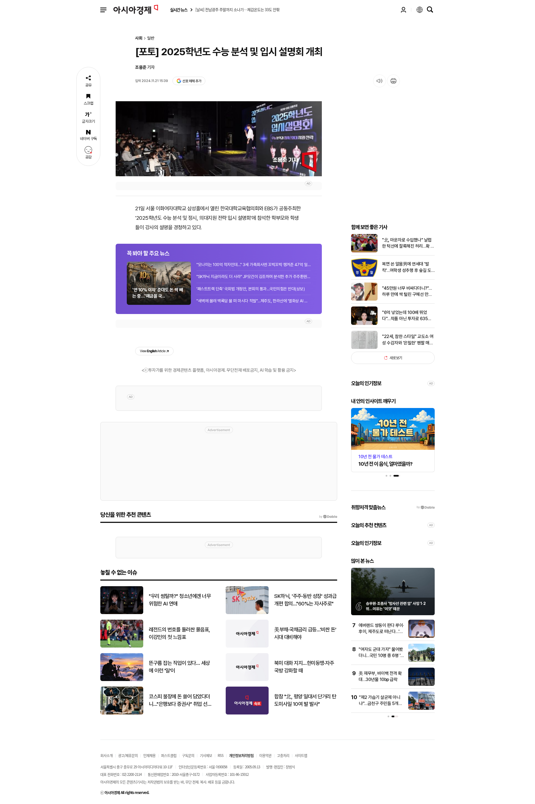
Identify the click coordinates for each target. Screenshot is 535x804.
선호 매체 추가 (191, 81)
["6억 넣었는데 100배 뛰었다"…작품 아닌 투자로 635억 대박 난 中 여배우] (364, 324)
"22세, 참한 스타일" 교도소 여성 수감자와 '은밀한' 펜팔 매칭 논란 (408, 340)
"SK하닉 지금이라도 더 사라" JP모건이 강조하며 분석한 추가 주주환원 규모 (253, 276)
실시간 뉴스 (178, 10)
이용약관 (265, 755)
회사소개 (106, 755)
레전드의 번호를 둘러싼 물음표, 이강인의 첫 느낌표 (179, 633)
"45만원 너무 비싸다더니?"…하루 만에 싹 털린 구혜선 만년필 (407, 292)
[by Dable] (328, 517)
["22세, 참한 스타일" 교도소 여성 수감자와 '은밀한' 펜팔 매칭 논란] (364, 348)
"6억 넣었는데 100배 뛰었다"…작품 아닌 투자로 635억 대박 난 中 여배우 (407, 316)
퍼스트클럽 (168, 755)
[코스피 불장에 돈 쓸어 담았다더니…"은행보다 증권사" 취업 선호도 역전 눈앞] (121, 713)
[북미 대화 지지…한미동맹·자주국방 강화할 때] (247, 680)
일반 (150, 38)
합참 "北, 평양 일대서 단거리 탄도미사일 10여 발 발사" (305, 700)
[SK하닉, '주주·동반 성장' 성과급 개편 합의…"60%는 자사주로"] (247, 613)
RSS (220, 755)
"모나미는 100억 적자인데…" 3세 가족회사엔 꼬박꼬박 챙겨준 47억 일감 (253, 264)
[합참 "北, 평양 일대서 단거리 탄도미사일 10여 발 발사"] (247, 713)
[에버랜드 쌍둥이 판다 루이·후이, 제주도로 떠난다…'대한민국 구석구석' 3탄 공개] (421, 636)
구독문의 (188, 755)
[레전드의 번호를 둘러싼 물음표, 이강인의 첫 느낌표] (121, 646)
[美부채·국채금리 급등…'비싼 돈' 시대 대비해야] (247, 646)
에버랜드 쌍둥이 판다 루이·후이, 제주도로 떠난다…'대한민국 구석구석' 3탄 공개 (381, 632)
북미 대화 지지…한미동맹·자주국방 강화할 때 (304, 667)
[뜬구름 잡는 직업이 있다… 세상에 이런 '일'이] (121, 680)
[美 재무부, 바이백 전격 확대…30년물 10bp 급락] (421, 684)
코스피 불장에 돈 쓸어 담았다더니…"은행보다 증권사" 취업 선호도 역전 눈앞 (180, 700)
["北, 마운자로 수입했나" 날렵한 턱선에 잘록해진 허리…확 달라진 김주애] (364, 251)
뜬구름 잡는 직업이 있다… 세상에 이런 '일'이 (179, 667)
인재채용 (149, 755)
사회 (138, 38)
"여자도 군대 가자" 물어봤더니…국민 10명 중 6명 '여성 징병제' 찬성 (381, 656)
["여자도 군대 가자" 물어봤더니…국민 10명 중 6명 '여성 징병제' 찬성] (421, 660)
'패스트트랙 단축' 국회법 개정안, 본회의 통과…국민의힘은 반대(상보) (250, 288)
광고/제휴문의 (128, 755)
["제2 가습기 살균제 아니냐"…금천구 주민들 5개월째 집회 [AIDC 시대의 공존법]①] (421, 708)
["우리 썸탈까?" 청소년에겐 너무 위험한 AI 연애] (121, 613)
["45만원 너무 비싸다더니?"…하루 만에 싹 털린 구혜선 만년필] (364, 299)
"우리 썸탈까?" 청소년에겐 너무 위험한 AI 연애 (180, 600)
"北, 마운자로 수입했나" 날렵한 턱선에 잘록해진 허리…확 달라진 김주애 (408, 243)
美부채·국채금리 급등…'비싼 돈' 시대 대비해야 (305, 633)
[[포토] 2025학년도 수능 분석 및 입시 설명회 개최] (219, 138)
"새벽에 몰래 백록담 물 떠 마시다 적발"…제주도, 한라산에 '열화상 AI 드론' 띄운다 (253, 300)
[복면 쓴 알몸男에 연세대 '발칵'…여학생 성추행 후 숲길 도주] (364, 275)
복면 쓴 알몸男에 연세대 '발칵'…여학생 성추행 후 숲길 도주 (406, 267)
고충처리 (283, 755)
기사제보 (206, 755)
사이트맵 (301, 755)
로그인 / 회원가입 (403, 10)
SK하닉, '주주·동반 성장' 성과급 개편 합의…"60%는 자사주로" (305, 600)
